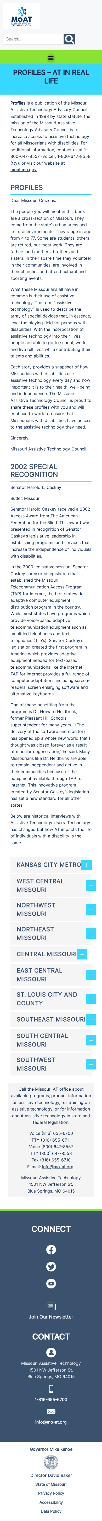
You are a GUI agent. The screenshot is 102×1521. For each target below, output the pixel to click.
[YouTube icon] (51, 1283)
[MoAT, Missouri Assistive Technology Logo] (21, 16)
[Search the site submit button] (69, 39)
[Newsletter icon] (51, 1306)
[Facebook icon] (51, 1249)
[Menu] (51, 58)
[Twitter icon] (51, 1266)
